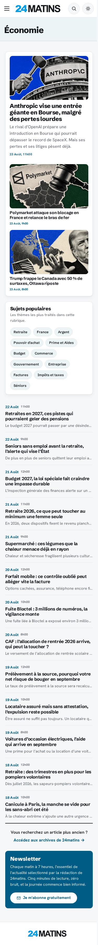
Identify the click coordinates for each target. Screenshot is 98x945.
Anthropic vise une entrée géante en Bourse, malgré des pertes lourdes (46, 112)
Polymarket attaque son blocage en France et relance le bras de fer (44, 215)
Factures (21, 375)
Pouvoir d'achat (27, 342)
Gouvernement (26, 364)
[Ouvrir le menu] (7, 8)
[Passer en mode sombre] (88, 8)
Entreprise (57, 364)
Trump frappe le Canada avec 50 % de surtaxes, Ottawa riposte (46, 281)
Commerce (44, 353)
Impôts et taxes (51, 375)
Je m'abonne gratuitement (47, 897)
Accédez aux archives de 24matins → (49, 840)
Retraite (20, 332)
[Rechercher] (74, 8)
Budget (19, 353)
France (43, 332)
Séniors (20, 385)
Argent (63, 332)
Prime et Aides (61, 342)
